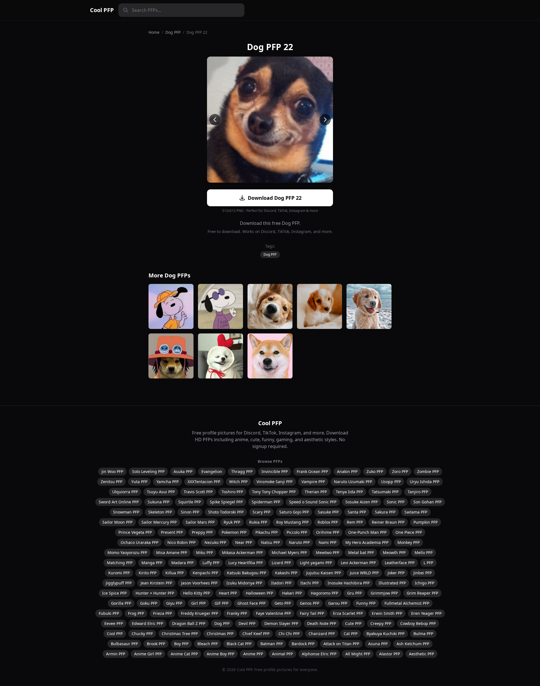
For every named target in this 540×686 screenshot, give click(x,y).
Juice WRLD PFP (364, 572)
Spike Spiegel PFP (226, 502)
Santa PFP (357, 512)
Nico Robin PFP (181, 542)
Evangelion (211, 471)
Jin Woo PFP (112, 471)
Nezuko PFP (215, 542)
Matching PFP (119, 562)
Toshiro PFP (232, 491)
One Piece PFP (408, 532)
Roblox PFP (328, 522)
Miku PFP (204, 552)
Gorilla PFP (121, 603)
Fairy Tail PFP (312, 613)
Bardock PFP (303, 643)
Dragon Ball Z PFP (188, 623)
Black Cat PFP (239, 643)
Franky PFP (237, 613)
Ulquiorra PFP (125, 491)
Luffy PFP (210, 562)
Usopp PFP (391, 481)
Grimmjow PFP (384, 593)
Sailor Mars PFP (200, 522)
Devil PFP (246, 623)
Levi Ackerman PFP (358, 562)
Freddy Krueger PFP (199, 613)
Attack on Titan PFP (341, 643)
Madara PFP (182, 562)
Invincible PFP (275, 471)
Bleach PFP (207, 643)
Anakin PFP (347, 471)
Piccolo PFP (297, 532)
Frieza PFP (162, 613)
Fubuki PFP (109, 613)
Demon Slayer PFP (281, 623)
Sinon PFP (190, 512)
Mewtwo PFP (327, 552)
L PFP (428, 562)
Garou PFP (337, 603)
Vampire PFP (313, 481)
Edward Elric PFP (147, 623)
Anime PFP (253, 653)
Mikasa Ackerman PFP (242, 552)
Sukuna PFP (158, 502)
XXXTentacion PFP (204, 481)
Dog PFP (173, 32)
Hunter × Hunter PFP (155, 593)
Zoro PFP (400, 471)
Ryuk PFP (232, 522)
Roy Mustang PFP (292, 522)
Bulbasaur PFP (124, 643)
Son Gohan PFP (427, 502)
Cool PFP (102, 10)
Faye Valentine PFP (273, 613)
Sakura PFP (385, 512)
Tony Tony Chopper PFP (274, 491)
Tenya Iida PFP (349, 491)
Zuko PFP (374, 471)
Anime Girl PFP (148, 653)
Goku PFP (148, 603)
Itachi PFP (309, 583)
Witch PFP (238, 481)
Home (153, 32)
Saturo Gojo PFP (294, 512)
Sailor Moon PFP (117, 522)
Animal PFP (282, 653)
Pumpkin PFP (425, 522)
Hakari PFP (292, 593)
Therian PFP (316, 491)
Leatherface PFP (400, 562)
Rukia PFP (258, 522)
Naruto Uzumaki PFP (353, 481)
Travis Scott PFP (198, 491)
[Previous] (214, 119)
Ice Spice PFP (114, 593)
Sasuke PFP (328, 512)
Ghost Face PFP (251, 603)
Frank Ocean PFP (312, 471)
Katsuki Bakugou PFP (246, 572)
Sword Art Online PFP (119, 502)
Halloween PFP (259, 593)
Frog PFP (136, 613)
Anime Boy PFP (220, 653)
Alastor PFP (389, 653)
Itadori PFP (281, 583)
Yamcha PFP (167, 481)
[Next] (325, 119)
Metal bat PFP (361, 552)
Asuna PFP (378, 643)
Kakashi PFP (286, 572)
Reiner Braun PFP (388, 522)
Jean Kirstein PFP (156, 583)
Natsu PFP (270, 542)
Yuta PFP (139, 481)
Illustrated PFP (392, 583)
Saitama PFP (415, 512)
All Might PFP (357, 653)
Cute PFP (353, 623)
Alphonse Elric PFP (319, 653)
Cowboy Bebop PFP (418, 623)
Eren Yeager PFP (426, 613)
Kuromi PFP (119, 572)
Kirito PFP (147, 572)
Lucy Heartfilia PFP (245, 562)
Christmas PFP (220, 633)
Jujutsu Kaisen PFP (323, 572)
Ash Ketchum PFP (413, 643)
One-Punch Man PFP (367, 532)
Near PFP (243, 542)
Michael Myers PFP (289, 552)
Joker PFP (396, 572)
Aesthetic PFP (421, 653)
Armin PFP (115, 653)
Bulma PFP (423, 633)
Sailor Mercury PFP (159, 522)
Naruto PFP (299, 542)
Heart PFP (228, 593)
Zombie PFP (428, 471)
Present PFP (172, 532)
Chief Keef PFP (255, 633)
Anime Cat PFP (184, 653)
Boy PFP (181, 643)
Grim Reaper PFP (422, 593)
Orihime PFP (327, 532)
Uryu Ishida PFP (424, 481)
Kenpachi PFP (205, 572)
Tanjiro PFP (418, 491)
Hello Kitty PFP (196, 593)
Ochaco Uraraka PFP (139, 542)
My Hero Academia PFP (366, 542)
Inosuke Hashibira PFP (349, 583)
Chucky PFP (142, 633)
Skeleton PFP (160, 512)
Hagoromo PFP (324, 593)
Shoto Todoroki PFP (226, 512)
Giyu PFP (174, 603)
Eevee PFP (113, 623)
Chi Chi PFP (289, 633)
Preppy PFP (202, 532)
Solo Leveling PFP (148, 471)
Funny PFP (365, 603)
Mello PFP (424, 552)
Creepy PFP (380, 623)
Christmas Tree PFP (180, 633)
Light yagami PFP (316, 562)
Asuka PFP (183, 471)
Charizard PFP (322, 633)
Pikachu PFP (266, 532)
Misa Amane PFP (171, 552)
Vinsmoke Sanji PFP (274, 481)
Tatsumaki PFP (385, 491)
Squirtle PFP (189, 502)
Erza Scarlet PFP (348, 613)
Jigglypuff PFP (119, 583)
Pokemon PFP (234, 532)
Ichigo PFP (424, 583)
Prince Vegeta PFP (135, 532)
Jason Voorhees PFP (199, 583)
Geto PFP (282, 603)
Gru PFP (354, 593)
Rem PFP (355, 522)
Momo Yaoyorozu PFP (127, 552)
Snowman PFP (126, 512)
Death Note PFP (321, 623)
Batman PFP (271, 643)
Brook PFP (156, 643)
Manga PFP (151, 562)
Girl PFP (198, 603)
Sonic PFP (395, 502)
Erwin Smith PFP (387, 613)
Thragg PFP (242, 471)
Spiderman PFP (266, 502)
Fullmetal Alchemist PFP (406, 603)
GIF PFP (221, 603)
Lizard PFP (281, 562)
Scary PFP (261, 512)
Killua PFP (174, 572)
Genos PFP (309, 603)
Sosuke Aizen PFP (361, 502)
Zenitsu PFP (111, 481)
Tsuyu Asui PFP (161, 491)
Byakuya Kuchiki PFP (385, 633)
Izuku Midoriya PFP (244, 583)
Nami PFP (327, 542)
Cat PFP (350, 633)
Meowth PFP (394, 552)
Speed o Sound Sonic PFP (312, 502)
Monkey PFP (408, 542)
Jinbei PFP (422, 572)
